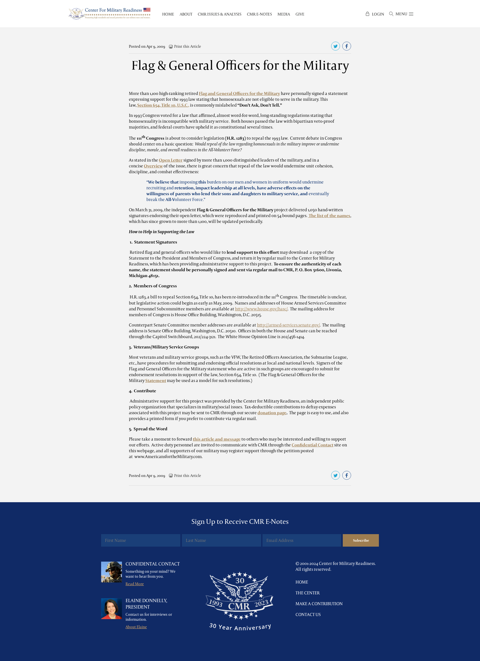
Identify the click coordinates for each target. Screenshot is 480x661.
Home (302, 582)
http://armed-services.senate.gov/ (288, 325)
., (163, 105)
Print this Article (187, 46)
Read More (135, 583)
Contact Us (308, 614)
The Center (308, 593)
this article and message (217, 439)
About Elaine (136, 626)
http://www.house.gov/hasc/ (261, 309)
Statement (155, 380)
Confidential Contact (312, 445)
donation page (272, 413)
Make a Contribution (319, 604)
